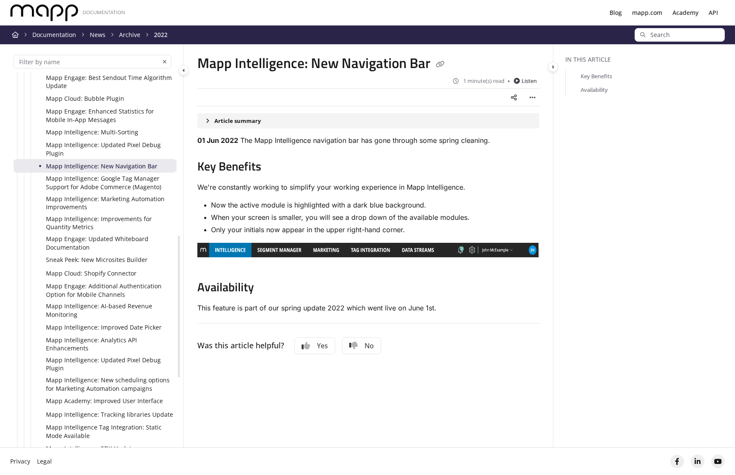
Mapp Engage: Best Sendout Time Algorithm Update (109, 82)
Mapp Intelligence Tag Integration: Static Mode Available (104, 431)
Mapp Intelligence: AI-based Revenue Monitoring (99, 310)
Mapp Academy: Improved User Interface (104, 401)
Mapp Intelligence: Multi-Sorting (92, 132)
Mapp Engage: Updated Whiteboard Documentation (97, 243)
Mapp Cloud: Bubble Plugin (85, 98)
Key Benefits (596, 76)
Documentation (54, 35)
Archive (129, 35)
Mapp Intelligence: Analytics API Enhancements (91, 344)
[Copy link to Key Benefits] (275, 167)
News (97, 35)
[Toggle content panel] (553, 67)
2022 (161, 35)
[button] (680, 35)
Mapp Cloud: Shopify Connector (91, 273)
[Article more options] (532, 97)
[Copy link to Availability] (267, 288)
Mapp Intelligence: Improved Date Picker (104, 327)
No (369, 345)
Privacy (20, 461)
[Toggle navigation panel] (184, 70)
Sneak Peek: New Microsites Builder (97, 260)
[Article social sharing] (514, 97)
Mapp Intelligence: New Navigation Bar (101, 166)
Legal (44, 461)
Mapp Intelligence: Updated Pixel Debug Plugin (103, 149)
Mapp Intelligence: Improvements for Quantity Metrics (99, 223)
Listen (529, 81)
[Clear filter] (164, 61)
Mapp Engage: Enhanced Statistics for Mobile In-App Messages (100, 115)
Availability (594, 90)
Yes (322, 345)
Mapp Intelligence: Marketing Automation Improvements (105, 203)
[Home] (67, 13)
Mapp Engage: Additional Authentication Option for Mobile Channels (104, 290)
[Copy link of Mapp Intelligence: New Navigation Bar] (440, 64)
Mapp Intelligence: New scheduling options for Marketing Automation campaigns (108, 384)
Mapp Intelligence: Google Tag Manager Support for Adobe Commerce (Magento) (103, 182)
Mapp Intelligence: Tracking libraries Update (109, 414)
